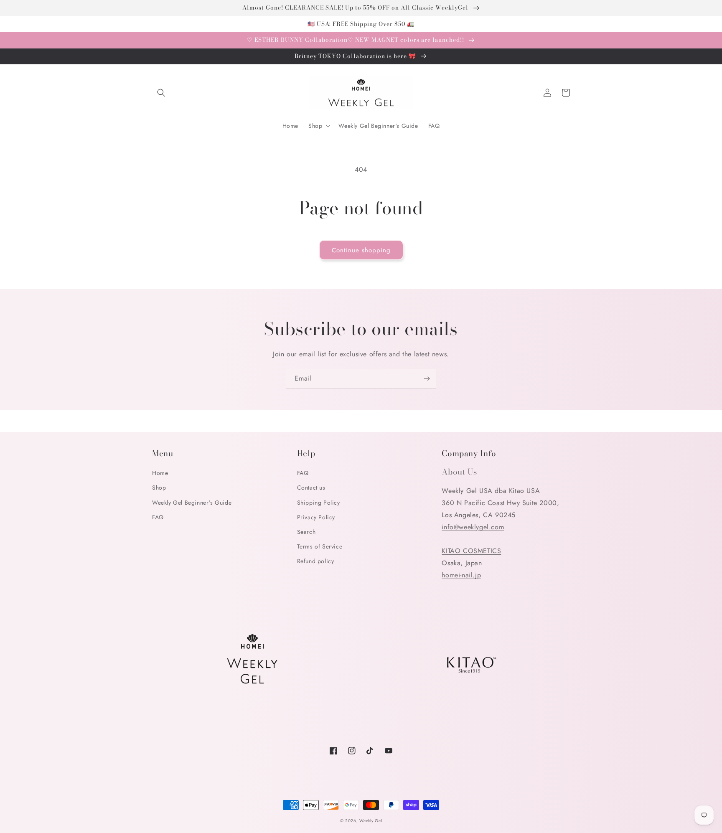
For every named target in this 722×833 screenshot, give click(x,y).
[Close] (707, 703)
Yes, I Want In (660, 786)
